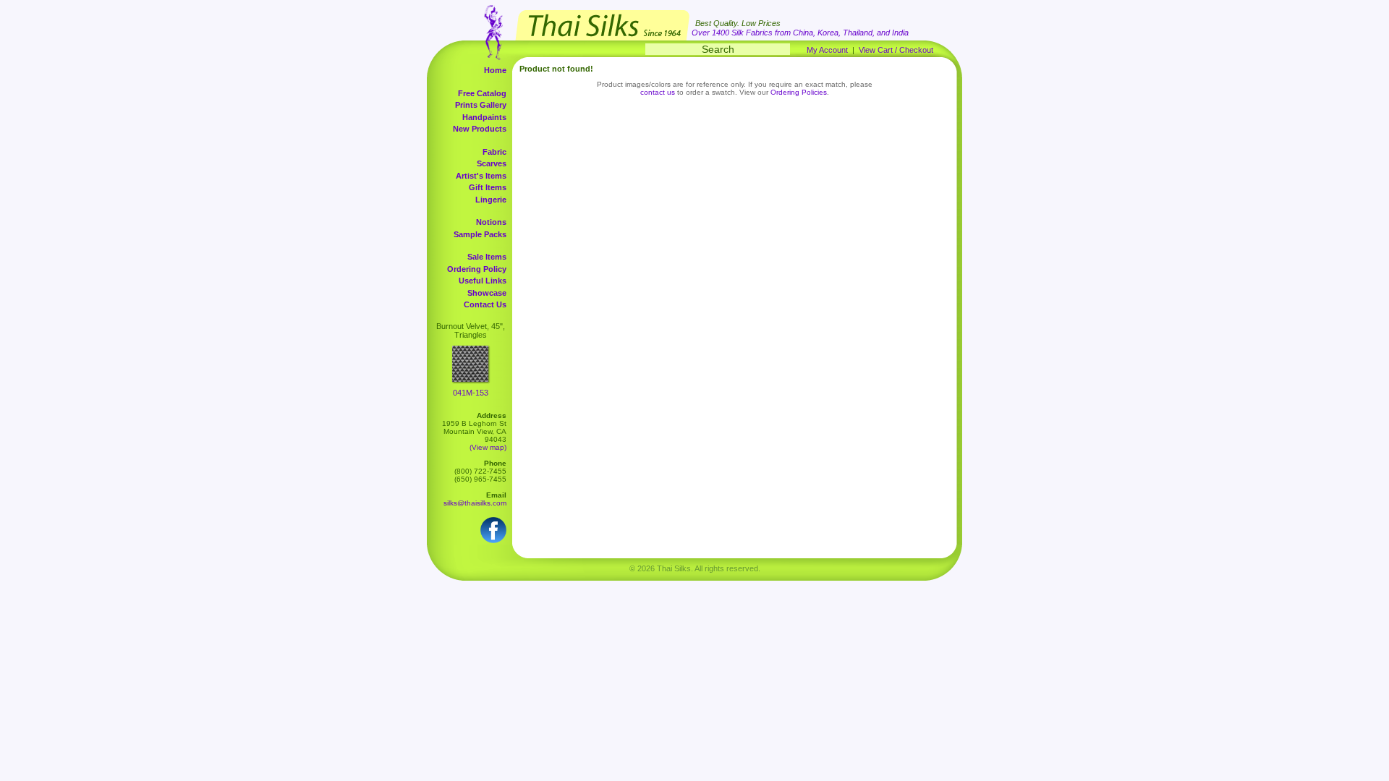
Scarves (491, 163)
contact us (657, 92)
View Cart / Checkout (896, 50)
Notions (491, 222)
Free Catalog (482, 93)
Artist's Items (481, 175)
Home (495, 70)
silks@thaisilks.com (474, 503)
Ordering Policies (798, 92)
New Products (479, 128)
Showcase (486, 293)
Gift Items (487, 187)
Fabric (494, 152)
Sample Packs (480, 234)
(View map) (488, 447)
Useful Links (482, 280)
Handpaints (484, 117)
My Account (827, 50)
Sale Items (486, 256)
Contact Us (485, 304)
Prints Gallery (480, 105)
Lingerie (490, 199)
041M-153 (470, 392)
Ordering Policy (476, 269)
